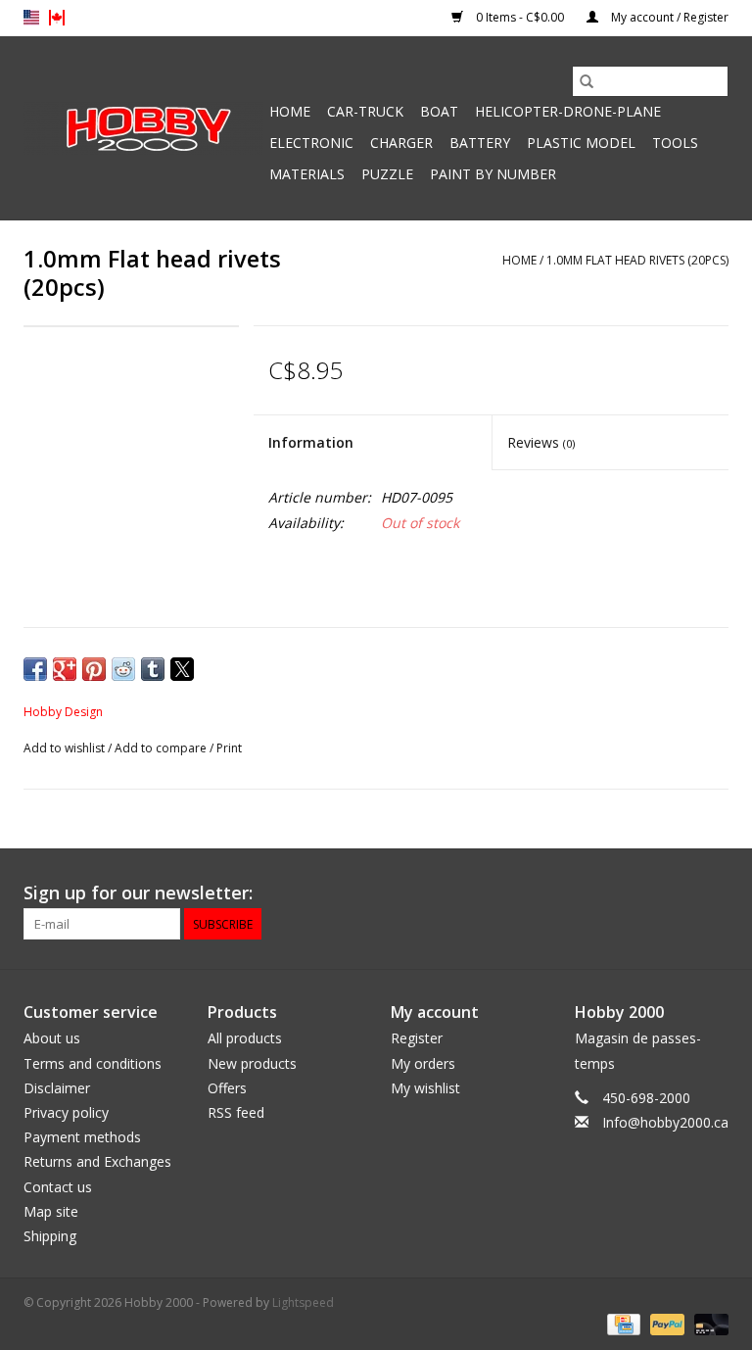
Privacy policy (66, 1112)
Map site (51, 1211)
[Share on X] (182, 669)
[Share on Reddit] (123, 669)
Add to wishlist (66, 748)
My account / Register (668, 17)
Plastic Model (581, 142)
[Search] (586, 81)
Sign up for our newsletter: (138, 893)
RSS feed (236, 1112)
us (31, 17)
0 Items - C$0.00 (520, 17)
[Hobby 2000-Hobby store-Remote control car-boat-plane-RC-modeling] (143, 128)
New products (252, 1063)
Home (289, 111)
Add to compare (162, 748)
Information (310, 442)
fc (57, 17)
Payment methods (82, 1137)
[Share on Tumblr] (152, 669)
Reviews (541, 442)
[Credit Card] (621, 1323)
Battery (479, 142)
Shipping (50, 1236)
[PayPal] (665, 1323)
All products (245, 1038)
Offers (227, 1088)
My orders (423, 1063)
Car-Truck (365, 111)
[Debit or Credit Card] (707, 1323)
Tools (675, 142)
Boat (439, 111)
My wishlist (425, 1088)
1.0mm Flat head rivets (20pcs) (637, 260)
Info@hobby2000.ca (665, 1122)
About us (52, 1038)
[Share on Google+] (64, 669)
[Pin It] (94, 669)
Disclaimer (57, 1088)
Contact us (58, 1187)
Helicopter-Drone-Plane (568, 111)
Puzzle (387, 174)
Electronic (311, 142)
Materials (307, 174)
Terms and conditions (93, 1063)
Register (417, 1038)
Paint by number (493, 174)
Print (229, 748)
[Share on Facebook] (35, 669)
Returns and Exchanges (97, 1161)
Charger (401, 142)
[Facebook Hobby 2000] (712, 893)
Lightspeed (303, 1302)
